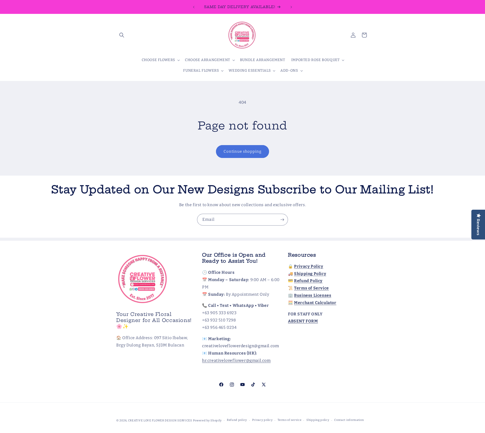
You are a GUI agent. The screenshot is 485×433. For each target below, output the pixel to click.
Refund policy (237, 420)
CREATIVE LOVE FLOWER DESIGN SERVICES (160, 420)
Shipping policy (317, 420)
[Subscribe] (282, 220)
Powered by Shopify (207, 420)
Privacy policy (262, 420)
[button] (121, 35)
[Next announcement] (291, 7)
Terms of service (289, 420)
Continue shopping (242, 151)
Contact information (349, 420)
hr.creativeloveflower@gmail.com (236, 360)
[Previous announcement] (193, 7)
